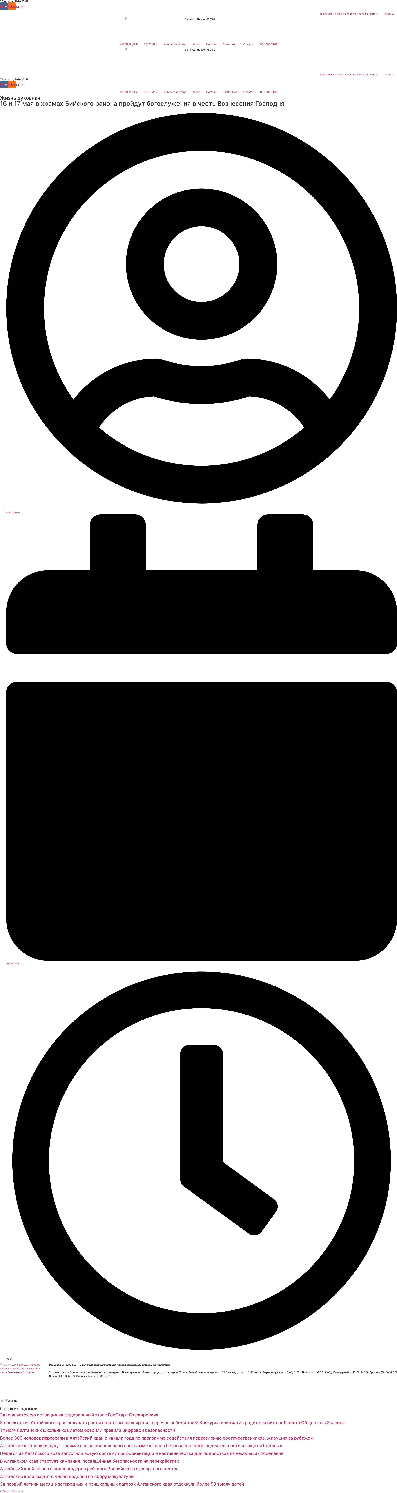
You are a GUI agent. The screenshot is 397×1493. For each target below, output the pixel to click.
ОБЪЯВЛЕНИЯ (268, 44)
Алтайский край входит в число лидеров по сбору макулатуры (67, 1476)
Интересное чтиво (175, 44)
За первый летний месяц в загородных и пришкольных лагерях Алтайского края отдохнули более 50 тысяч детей (122, 1484)
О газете (248, 44)
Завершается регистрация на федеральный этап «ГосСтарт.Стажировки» (79, 1415)
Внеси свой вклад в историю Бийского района (349, 13)
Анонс (196, 44)
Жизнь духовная (20, 98)
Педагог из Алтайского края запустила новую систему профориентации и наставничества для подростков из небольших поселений (142, 1453)
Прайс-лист (230, 44)
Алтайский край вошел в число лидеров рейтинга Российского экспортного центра (89, 1468)
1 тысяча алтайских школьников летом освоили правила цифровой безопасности (87, 1430)
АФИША (389, 13)
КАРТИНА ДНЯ (129, 44)
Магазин (211, 44)
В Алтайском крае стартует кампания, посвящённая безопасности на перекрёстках (89, 1461)
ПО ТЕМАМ (151, 44)
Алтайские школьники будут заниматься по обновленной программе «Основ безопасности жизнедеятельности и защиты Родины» (141, 1445)
